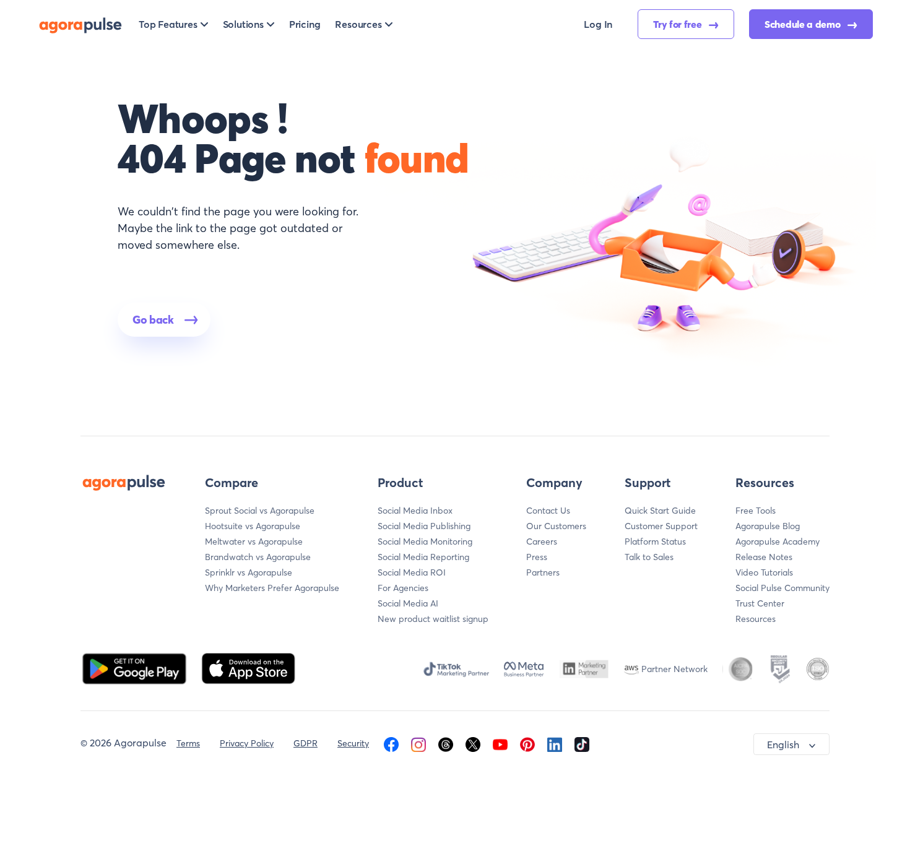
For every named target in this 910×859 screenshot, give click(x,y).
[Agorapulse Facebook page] (391, 743)
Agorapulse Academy (777, 541)
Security (353, 743)
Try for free (678, 24)
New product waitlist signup (433, 618)
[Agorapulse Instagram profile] (418, 743)
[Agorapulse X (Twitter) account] (473, 743)
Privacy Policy (247, 743)
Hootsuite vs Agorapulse (252, 526)
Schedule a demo (804, 24)
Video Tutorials (764, 572)
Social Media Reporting (423, 557)
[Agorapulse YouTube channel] (500, 743)
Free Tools (755, 510)
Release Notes (763, 557)
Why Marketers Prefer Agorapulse (272, 588)
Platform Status (655, 541)
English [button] (783, 744)
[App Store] (248, 667)
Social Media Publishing (424, 526)
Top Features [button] (168, 24)
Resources (755, 618)
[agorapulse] (80, 24)
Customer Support (661, 526)
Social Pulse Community (782, 588)
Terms (188, 743)
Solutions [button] (243, 24)
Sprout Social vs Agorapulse (259, 510)
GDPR (305, 743)
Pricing (305, 24)
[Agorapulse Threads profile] (445, 743)
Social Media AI (408, 603)
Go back (152, 320)
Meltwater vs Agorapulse (254, 541)
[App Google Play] (135, 667)
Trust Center (759, 603)
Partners (543, 572)
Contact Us (548, 510)
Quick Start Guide (660, 510)
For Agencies (403, 588)
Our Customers (556, 526)
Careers (541, 541)
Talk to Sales (649, 557)
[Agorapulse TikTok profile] (581, 743)
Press (536, 557)
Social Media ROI (412, 572)
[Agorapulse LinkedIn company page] (554, 743)
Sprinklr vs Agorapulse (248, 572)
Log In (598, 24)
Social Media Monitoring (425, 541)
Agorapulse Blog (767, 526)
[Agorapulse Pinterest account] (527, 743)
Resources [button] (358, 24)
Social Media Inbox (415, 510)
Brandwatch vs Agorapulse (258, 557)
